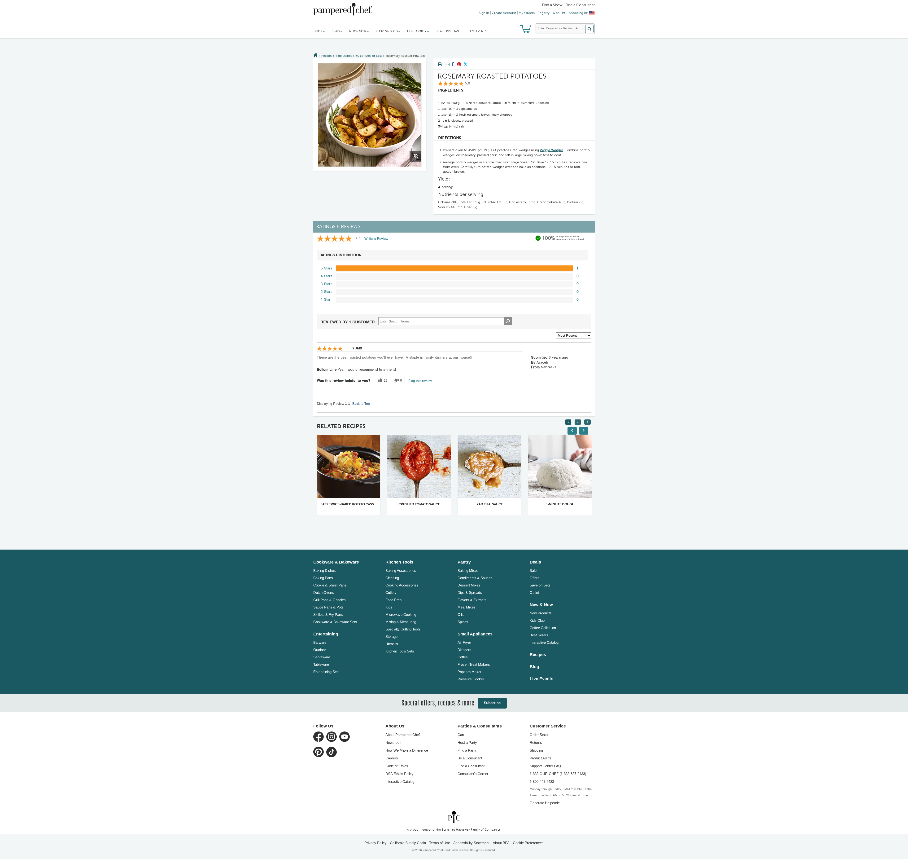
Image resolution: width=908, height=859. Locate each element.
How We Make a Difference (406, 750)
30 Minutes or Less (369, 55)
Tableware (321, 664)
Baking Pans (323, 578)
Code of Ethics (396, 766)
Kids (388, 607)
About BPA (501, 843)
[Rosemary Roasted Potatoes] (369, 115)
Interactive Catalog (544, 642)
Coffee (463, 657)
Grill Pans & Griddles (329, 600)
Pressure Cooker (471, 679)
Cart (461, 735)
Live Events (478, 31)
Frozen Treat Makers (474, 664)
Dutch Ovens (323, 592)
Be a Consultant (448, 31)
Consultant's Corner (473, 774)
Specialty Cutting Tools (402, 629)
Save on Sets (540, 585)
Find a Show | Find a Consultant (568, 5)
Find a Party (467, 750)
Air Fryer (464, 642)
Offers (534, 578)
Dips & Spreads (470, 592)
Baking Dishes (324, 570)
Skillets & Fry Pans (328, 614)
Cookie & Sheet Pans (329, 585)
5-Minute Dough (524, 504)
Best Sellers (539, 635)
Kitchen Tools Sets (399, 651)
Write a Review (376, 239)
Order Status (540, 735)
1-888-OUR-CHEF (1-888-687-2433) (558, 774)
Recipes (326, 55)
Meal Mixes (467, 607)
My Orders (527, 13)
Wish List (558, 13)
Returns (536, 742)
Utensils (391, 644)
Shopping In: (578, 13)
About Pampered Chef (402, 735)
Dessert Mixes (469, 585)
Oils (461, 614)
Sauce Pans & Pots (328, 607)
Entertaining (325, 634)
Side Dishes (344, 55)
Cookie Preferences (528, 843)
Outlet (534, 592)
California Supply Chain (408, 843)
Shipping (536, 750)
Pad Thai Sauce (454, 504)
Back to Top (361, 403)
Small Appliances (475, 634)
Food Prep (393, 600)
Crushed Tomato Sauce (384, 504)
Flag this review (420, 381)
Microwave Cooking (400, 614)
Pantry (464, 562)
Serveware (321, 657)
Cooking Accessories (401, 585)
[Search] (589, 29)
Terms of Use (439, 843)
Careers (391, 758)
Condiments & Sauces (475, 578)
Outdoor (319, 650)
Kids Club (537, 620)
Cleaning (392, 578)
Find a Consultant (471, 766)
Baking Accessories (400, 570)
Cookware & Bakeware (336, 562)
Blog (534, 666)
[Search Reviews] (508, 321)
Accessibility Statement (471, 843)
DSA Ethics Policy (399, 774)
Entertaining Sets (326, 672)
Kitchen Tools (399, 562)
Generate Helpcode (545, 803)
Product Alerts (540, 758)
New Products (541, 613)
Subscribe (492, 703)
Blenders (464, 650)
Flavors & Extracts (472, 600)
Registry (543, 13)
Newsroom (393, 742)
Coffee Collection (543, 628)
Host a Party (467, 742)
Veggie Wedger (551, 150)
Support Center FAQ (545, 766)
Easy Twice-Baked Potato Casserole (317, 504)
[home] (454, 817)
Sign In (484, 13)
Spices (463, 622)
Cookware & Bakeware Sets (335, 622)
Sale (533, 570)
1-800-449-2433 (542, 782)
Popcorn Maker (469, 672)
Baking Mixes (468, 570)
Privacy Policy (375, 843)
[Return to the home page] (315, 55)
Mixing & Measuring (400, 622)
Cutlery (391, 592)
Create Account (504, 13)
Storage (391, 636)
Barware (319, 642)
